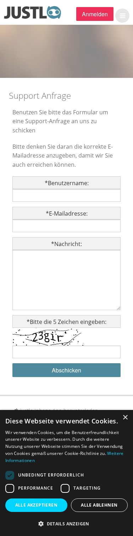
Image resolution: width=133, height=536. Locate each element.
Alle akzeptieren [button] (36, 505)
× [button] (125, 417)
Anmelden (95, 14)
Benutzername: (67, 183)
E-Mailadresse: (67, 213)
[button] (120, 15)
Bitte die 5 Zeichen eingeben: (66, 322)
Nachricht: (66, 244)
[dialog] (66, 473)
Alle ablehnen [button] (99, 505)
